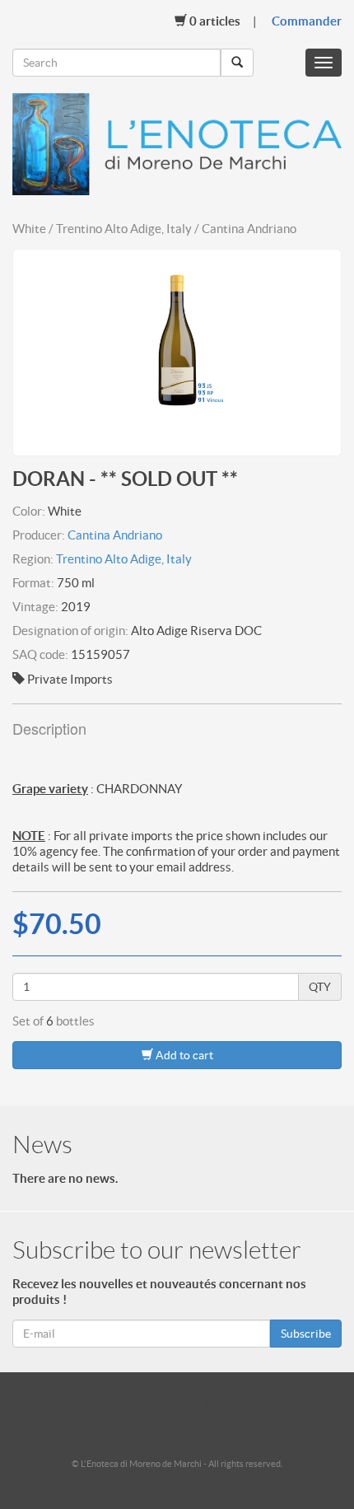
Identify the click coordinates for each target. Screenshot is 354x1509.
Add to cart (183, 1055)
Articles (214, 21)
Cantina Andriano (115, 535)
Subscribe (306, 1333)
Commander (307, 21)
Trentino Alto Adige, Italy (124, 559)
